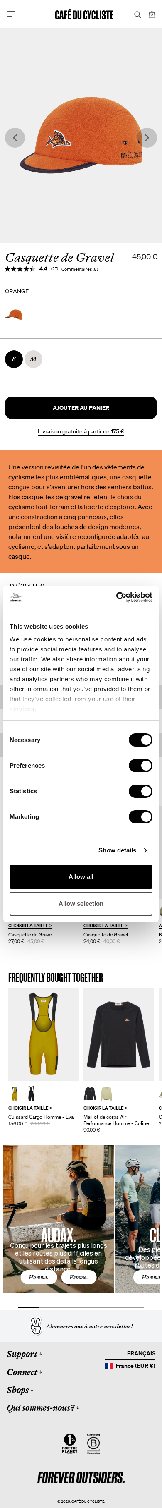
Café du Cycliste (87, 1501)
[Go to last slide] (15, 138)
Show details (117, 850)
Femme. (78, 1277)
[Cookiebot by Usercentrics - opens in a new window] (116, 597)
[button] (81, 408)
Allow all (81, 876)
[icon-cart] (151, 14)
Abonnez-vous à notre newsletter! (89, 1326)
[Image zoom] (81, 135)
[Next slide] (147, 138)
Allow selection (81, 903)
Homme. (39, 1277)
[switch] (140, 765)
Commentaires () (79, 269)
